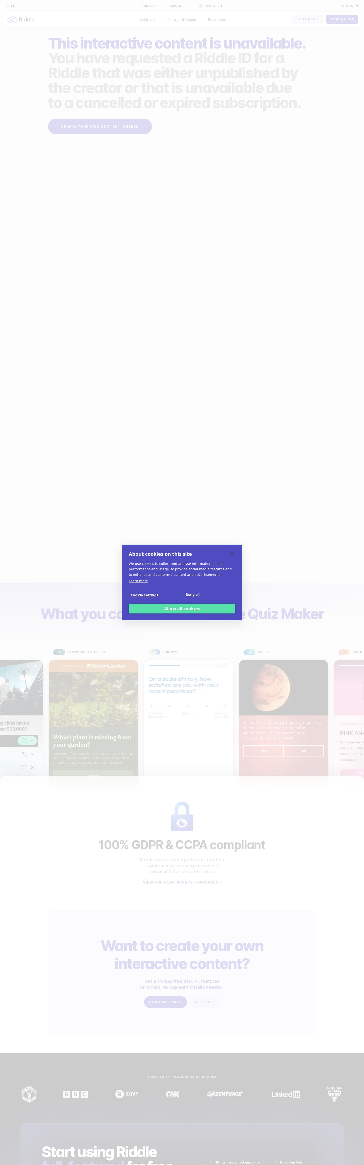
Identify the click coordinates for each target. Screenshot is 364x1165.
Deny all (193, 594)
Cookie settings (144, 595)
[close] (232, 553)
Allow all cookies (182, 608)
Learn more (138, 581)
